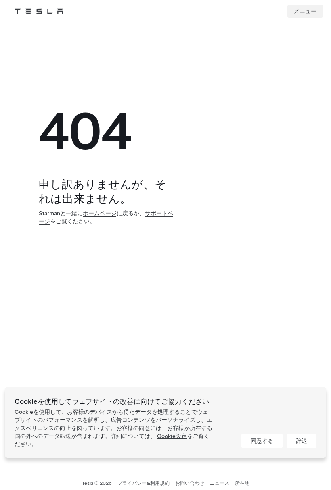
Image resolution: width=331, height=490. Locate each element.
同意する (262, 441)
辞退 (301, 441)
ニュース (219, 483)
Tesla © (97, 483)
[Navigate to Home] (38, 11)
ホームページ (100, 213)
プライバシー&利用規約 (143, 483)
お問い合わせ (189, 483)
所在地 (242, 483)
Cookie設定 (172, 436)
